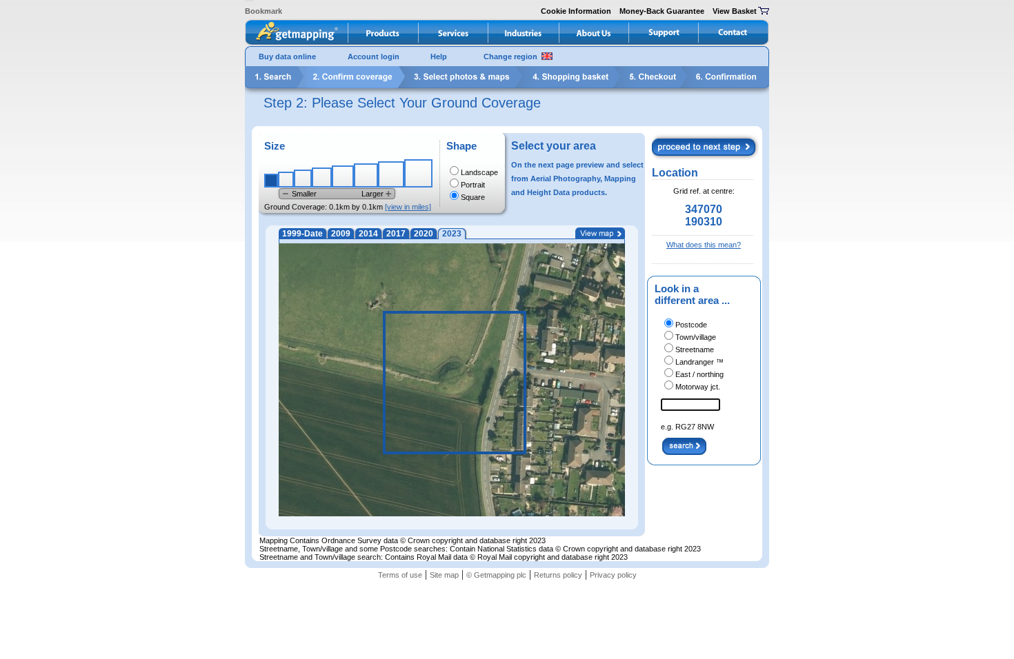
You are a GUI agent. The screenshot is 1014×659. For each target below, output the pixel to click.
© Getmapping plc (496, 575)
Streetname (694, 349)
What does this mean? (703, 245)
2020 (423, 234)
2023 (451, 234)
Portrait (473, 185)
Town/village (695, 337)
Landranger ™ (699, 362)
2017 (396, 234)
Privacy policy (613, 575)
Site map (444, 575)
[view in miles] (408, 207)
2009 (340, 234)
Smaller (304, 194)
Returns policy (558, 575)
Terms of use (400, 575)
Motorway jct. (697, 387)
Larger (372, 194)
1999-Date (302, 234)
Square (473, 197)
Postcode (691, 325)
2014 (368, 234)
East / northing (699, 374)
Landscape (479, 172)
